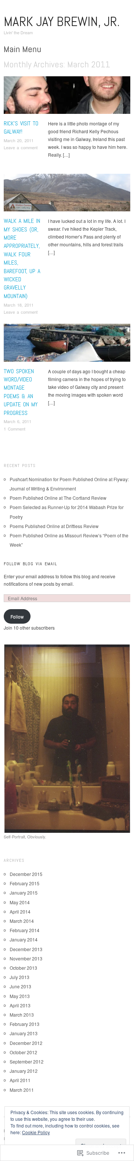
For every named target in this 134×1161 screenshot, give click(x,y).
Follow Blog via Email (30, 564)
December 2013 (26, 949)
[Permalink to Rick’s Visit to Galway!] (67, 97)
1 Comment (14, 429)
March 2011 (22, 1090)
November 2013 (26, 958)
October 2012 (23, 1052)
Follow (17, 616)
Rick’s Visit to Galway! (21, 127)
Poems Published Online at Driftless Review (54, 526)
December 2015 (26, 874)
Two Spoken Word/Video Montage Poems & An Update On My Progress (21, 392)
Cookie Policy (36, 1132)
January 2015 (24, 892)
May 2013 (20, 996)
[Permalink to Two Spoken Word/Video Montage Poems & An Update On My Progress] (67, 345)
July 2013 (19, 977)
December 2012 (26, 1043)
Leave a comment (21, 147)
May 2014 (20, 902)
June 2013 (20, 986)
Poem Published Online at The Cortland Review (58, 498)
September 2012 (27, 1061)
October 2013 (23, 968)
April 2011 (20, 1080)
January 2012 (24, 1071)
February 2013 (24, 1024)
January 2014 (24, 939)
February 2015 (24, 883)
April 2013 (20, 1005)
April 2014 (20, 911)
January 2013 (24, 1033)
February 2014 (24, 930)
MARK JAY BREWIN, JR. (62, 21)
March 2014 (22, 921)
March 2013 (22, 1014)
